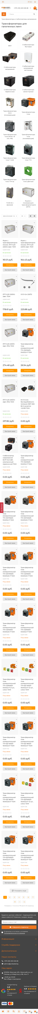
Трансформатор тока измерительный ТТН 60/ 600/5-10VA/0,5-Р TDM (9, 741)
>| (24, 902)
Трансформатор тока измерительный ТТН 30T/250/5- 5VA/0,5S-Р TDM (27, 516)
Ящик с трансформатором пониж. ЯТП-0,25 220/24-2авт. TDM (10, 244)
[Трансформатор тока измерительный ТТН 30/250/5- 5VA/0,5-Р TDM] (28, 444)
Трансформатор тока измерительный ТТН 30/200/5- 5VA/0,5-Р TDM (27, 348)
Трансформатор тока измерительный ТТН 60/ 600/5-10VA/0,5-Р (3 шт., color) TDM (27, 684)
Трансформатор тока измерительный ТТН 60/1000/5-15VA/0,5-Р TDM (27, 855)
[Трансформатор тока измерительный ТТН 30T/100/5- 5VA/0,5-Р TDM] (10, 500)
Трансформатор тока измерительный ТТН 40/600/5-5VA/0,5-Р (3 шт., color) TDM (9, 684)
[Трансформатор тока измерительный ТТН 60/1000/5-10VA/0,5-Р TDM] (10, 840)
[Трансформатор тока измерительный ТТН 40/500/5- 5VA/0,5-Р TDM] (28, 612)
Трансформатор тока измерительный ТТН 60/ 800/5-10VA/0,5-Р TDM (27, 741)
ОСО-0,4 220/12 (26, 294)
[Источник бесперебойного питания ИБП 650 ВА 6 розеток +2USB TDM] (28, 388)
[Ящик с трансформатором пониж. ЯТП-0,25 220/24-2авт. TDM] (10, 229)
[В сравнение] (16, 226)
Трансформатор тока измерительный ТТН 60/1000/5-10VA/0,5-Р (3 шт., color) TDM (27, 798)
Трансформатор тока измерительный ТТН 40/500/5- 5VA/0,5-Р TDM (27, 627)
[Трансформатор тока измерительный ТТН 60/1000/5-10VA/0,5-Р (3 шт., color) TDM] (28, 782)
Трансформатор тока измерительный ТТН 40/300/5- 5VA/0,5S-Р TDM (27, 572)
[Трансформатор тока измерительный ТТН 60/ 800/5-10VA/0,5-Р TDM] (28, 726)
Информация (8, 939)
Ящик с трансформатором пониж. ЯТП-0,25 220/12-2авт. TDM (28, 244)
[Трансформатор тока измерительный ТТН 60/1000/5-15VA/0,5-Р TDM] (28, 840)
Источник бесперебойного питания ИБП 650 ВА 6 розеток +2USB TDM (28, 404)
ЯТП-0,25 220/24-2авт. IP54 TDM (9, 401)
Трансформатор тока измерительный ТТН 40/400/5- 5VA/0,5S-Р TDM (9, 627)
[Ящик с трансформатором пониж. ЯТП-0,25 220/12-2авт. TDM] (28, 229)
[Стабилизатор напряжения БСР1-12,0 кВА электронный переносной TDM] (10, 444)
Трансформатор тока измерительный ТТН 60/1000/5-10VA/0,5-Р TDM (9, 855)
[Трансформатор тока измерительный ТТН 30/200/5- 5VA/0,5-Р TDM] (28, 332)
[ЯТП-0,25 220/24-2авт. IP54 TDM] (10, 388)
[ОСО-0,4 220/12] (28, 283)
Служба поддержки (11, 945)
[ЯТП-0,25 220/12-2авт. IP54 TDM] (10, 332)
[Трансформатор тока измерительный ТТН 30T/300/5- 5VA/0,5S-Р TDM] (10, 556)
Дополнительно (9, 951)
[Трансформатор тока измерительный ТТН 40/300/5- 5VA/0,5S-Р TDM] (28, 556)
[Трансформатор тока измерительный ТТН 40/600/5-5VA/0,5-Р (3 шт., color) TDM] (10, 668)
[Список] (34, 216)
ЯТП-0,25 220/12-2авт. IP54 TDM (9, 345)
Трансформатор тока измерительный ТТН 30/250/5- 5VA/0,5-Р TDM (27, 460)
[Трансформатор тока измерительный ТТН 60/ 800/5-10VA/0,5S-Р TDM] (10, 782)
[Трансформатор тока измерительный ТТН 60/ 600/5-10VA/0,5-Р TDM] (10, 726)
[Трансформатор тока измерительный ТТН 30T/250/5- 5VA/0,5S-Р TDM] (28, 500)
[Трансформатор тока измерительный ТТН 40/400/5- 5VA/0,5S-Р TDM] (10, 612)
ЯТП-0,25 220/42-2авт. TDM (9, 295)
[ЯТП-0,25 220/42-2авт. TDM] (10, 283)
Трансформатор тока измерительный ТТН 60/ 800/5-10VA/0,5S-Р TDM (9, 797)
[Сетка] (30, 216)
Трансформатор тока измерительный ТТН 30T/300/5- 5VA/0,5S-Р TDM (9, 572)
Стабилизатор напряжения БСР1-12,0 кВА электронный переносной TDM (9, 460)
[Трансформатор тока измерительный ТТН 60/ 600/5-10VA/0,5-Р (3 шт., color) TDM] (28, 668)
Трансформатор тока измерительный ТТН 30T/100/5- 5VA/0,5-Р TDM (9, 516)
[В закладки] (16, 222)
